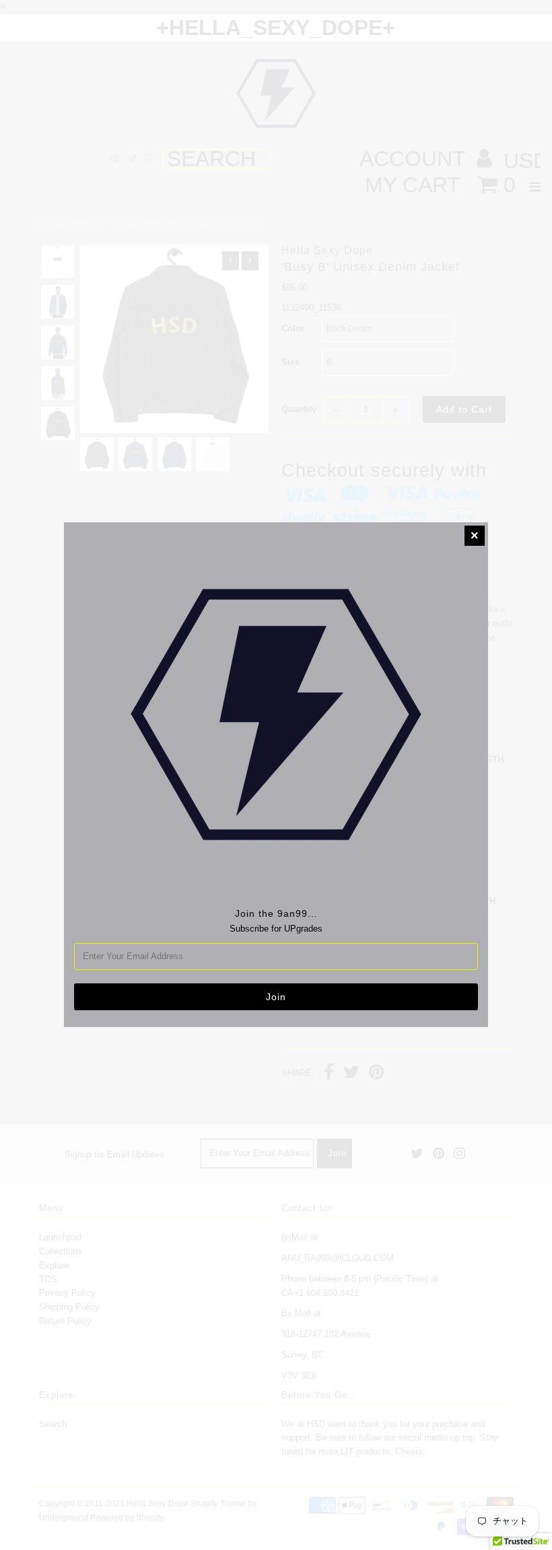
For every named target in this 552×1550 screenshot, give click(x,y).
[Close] (474, 536)
